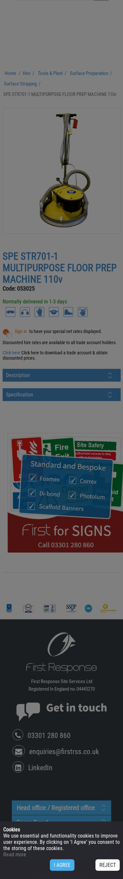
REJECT (107, 865)
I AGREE (62, 865)
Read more (14, 854)
